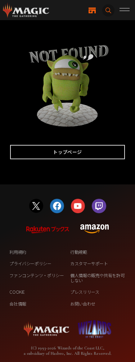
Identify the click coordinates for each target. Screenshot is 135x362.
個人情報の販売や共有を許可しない (97, 277)
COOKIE (17, 292)
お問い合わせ (82, 304)
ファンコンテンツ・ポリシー (36, 275)
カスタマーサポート (89, 263)
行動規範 (78, 252)
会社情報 (17, 304)
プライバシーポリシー (30, 263)
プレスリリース (84, 292)
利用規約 (17, 252)
